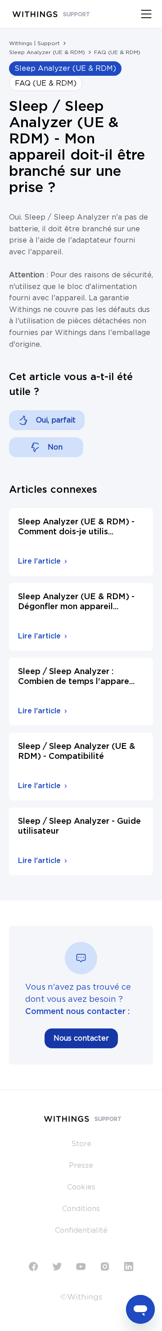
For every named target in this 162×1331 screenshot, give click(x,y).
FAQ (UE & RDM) (117, 52)
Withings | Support (34, 43)
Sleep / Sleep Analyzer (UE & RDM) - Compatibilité (76, 752)
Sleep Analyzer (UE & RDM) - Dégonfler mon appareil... (76, 602)
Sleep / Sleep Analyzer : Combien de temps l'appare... (76, 677)
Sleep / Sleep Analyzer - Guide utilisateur (79, 826)
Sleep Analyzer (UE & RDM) (47, 52)
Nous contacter (81, 1038)
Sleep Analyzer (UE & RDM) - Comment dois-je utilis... (76, 527)
